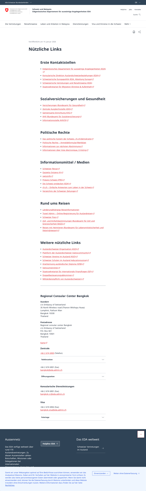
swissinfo (47, 176)
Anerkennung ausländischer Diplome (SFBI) (62, 264)
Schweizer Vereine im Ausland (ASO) (59, 256)
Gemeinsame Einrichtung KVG (56, 112)
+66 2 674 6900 (47, 353)
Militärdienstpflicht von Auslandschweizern (62, 279)
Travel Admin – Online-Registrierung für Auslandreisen (67, 213)
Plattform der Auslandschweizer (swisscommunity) (66, 252)
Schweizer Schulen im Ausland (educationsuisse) (65, 260)
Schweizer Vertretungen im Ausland (88, 448)
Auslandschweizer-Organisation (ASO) (60, 249)
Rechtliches (9, 485)
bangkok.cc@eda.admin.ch (52, 394)
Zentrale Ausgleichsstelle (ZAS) (57, 109)
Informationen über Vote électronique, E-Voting (64, 150)
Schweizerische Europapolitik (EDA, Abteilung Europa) (67, 79)
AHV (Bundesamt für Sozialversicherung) (61, 116)
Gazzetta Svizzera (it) (52, 172)
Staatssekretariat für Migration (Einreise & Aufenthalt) (67, 86)
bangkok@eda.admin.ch (51, 370)
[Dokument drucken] (134, 31)
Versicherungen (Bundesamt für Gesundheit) (63, 105)
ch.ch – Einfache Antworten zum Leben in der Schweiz (67, 187)
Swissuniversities (50, 267)
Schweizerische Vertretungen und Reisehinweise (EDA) (67, 83)
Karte (42, 342)
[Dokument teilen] (139, 31)
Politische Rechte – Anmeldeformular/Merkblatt (64, 142)
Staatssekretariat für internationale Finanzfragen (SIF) (67, 271)
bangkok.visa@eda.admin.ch (53, 410)
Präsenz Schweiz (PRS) (53, 180)
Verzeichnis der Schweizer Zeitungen (59, 191)
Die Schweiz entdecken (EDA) (56, 183)
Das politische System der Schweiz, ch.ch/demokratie (67, 139)
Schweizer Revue (50, 168)
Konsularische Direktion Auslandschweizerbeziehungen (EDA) (70, 75)
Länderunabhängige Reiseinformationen (61, 209)
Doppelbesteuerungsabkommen (57, 275)
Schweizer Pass (49, 217)
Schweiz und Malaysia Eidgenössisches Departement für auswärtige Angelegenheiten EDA (61, 10)
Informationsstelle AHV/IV (54, 120)
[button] (13, 24)
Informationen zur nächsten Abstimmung (62, 146)
